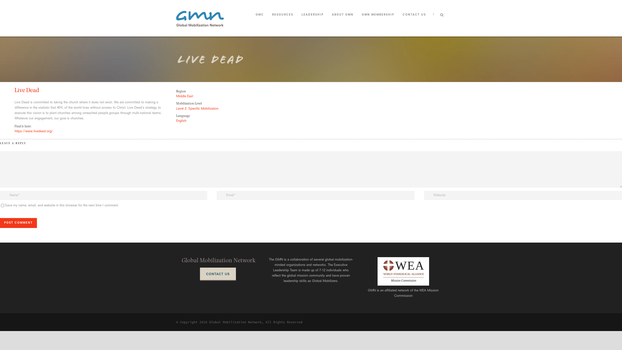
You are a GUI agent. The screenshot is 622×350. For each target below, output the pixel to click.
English (181, 120)
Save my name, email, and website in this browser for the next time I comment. (62, 205)
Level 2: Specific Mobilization (197, 108)
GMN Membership (378, 15)
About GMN (343, 15)
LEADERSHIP (313, 15)
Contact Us (414, 15)
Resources (282, 15)
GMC (260, 15)
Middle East (184, 96)
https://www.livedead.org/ (34, 131)
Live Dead (27, 91)
